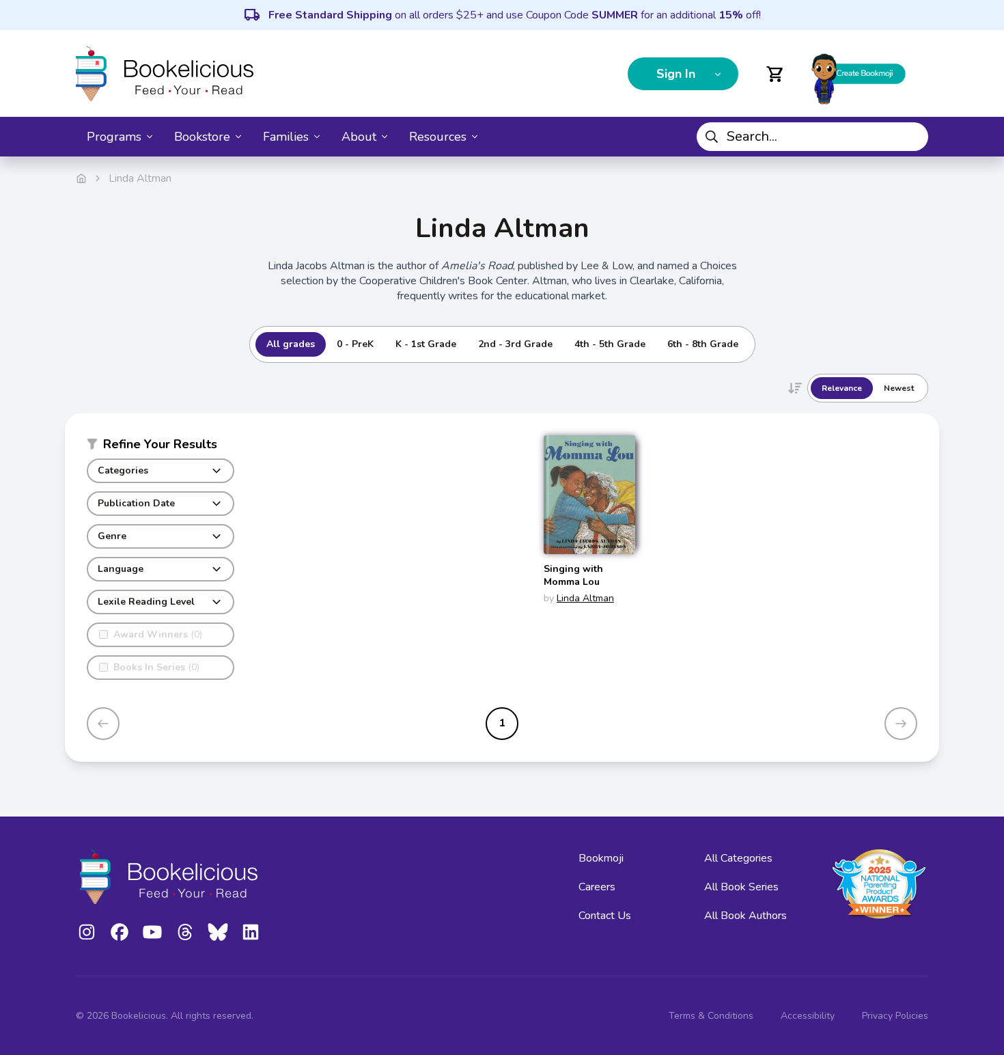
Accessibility (808, 1015)
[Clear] (912, 136)
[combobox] (812, 136)
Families (286, 136)
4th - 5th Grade (609, 344)
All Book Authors (745, 915)
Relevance (842, 388)
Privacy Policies (895, 1015)
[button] (160, 446)
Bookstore (202, 136)
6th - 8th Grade (702, 344)
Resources (437, 136)
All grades (290, 344)
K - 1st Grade (425, 344)
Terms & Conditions (711, 1015)
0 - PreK (355, 344)
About (358, 136)
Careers (596, 886)
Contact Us (604, 915)
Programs (114, 136)
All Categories (738, 858)
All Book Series (741, 886)
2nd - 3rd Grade (515, 344)
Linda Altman (585, 598)
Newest (899, 388)
